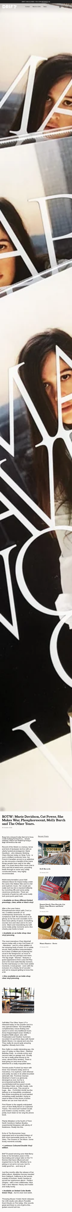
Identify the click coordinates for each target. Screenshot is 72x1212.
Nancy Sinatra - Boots (48, 943)
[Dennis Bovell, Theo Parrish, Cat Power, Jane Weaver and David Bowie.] (54, 888)
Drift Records (45, 869)
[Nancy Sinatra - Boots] (54, 927)
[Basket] (69, 6)
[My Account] (60, 6)
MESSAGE (44, 1)
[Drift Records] (54, 853)
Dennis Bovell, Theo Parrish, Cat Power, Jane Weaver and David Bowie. (52, 906)
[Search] (64, 6)
